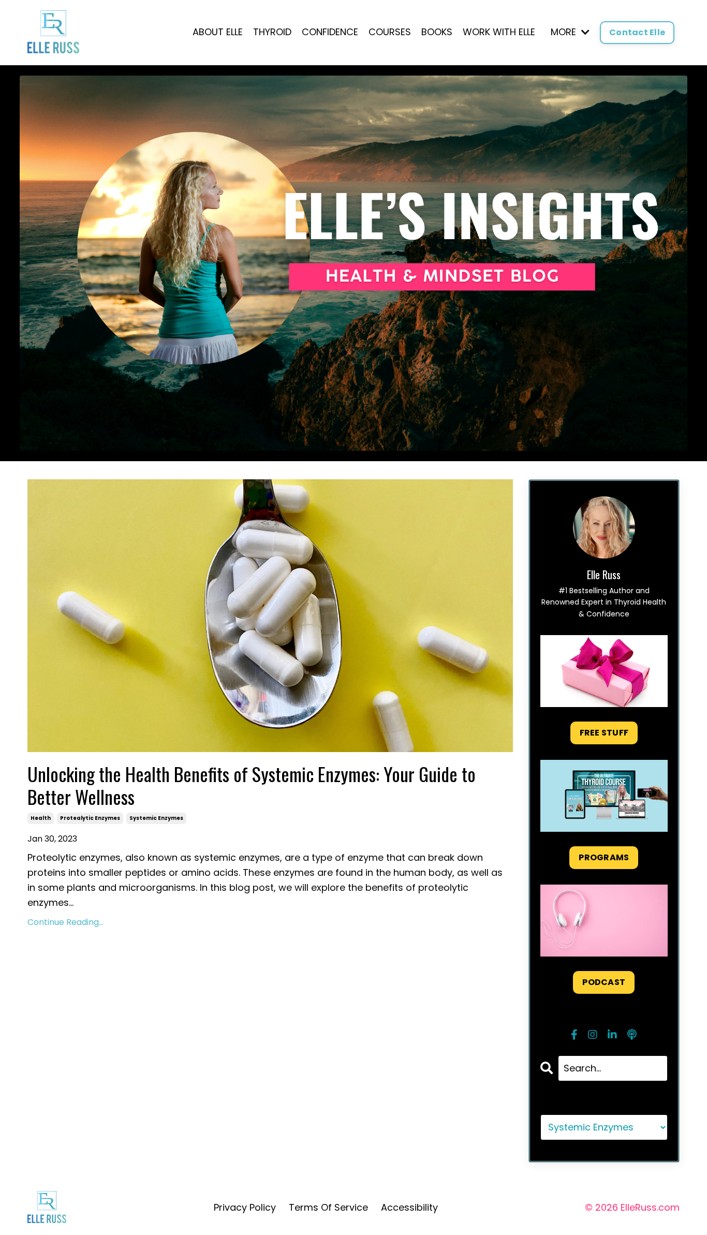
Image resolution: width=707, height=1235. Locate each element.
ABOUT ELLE (218, 31)
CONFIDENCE (330, 31)
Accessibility (409, 1207)
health (41, 818)
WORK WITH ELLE (499, 31)
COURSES (390, 31)
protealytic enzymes (90, 818)
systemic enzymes (156, 818)
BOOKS (436, 31)
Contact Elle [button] (637, 32)
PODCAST (603, 982)
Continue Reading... (65, 922)
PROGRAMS (604, 857)
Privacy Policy (245, 1207)
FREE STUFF (604, 733)
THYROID (272, 31)
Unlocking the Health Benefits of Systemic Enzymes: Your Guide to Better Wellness (251, 784)
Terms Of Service (328, 1207)
